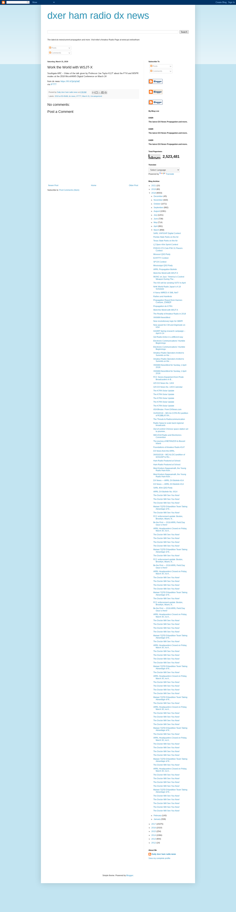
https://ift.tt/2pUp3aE (70, 81)
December (158, 196)
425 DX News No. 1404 (163, 383)
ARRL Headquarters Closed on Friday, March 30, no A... (170, 529)
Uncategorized (96, 96)
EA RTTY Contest (160, 258)
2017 (153, 824)
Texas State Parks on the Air (165, 241)
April (156, 226)
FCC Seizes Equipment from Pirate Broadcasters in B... (168, 378)
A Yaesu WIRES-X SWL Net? (165, 293)
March (157, 230)
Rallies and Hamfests (162, 296)
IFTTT (54, 84)
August (157, 211)
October (157, 204)
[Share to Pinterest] (105, 92)
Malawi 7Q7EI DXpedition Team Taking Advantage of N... (170, 507)
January (157, 819)
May (156, 222)
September (159, 207)
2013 (153, 839)
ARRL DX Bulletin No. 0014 (165, 492)
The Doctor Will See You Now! (166, 495)
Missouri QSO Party (161, 254)
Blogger (129, 875)
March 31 (86, 96)
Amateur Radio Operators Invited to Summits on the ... (168, 354)
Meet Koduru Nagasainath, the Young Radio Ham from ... (169, 469)
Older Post (133, 185)
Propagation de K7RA (162, 306)
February (158, 815)
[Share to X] (99, 92)
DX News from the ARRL (164, 451)
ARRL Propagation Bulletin (165, 269)
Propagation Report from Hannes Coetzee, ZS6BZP (167, 301)
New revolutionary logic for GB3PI (168, 321)
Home (93, 185)
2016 (153, 828)
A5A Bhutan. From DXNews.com (167, 409)
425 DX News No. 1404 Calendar (168, 387)
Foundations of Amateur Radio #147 (169, 447)
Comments (56, 53)
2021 (153, 185)
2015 (153, 831)
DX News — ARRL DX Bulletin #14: (168, 480)
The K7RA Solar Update (163, 391)
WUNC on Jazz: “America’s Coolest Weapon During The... (168, 278)
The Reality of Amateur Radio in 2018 (169, 314)
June (156, 219)
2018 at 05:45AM (61, 96)
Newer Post (53, 185)
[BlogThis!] (96, 92)
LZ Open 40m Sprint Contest (165, 244)
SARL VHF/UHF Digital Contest (167, 233)
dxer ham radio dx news (98, 15)
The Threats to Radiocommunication (169, 419)
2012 (153, 843)
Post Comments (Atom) (69, 190)
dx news (72, 96)
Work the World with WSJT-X (165, 273)
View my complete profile (159, 858)
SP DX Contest (159, 262)
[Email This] (93, 92)
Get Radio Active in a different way (168, 337)
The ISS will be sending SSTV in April (169, 283)
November (158, 200)
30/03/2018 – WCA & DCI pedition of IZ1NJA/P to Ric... (169, 456)
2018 (153, 193)
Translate (170, 174)
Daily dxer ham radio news (164, 854)
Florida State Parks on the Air (166, 237)
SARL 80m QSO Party (162, 488)
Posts (53, 48)
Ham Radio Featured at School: (167, 461)
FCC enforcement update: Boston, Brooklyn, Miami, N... (168, 517)
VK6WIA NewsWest (161, 317)
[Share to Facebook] (102, 92)
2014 (153, 835)
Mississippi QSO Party (163, 265)
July (156, 215)
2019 (153, 189)
